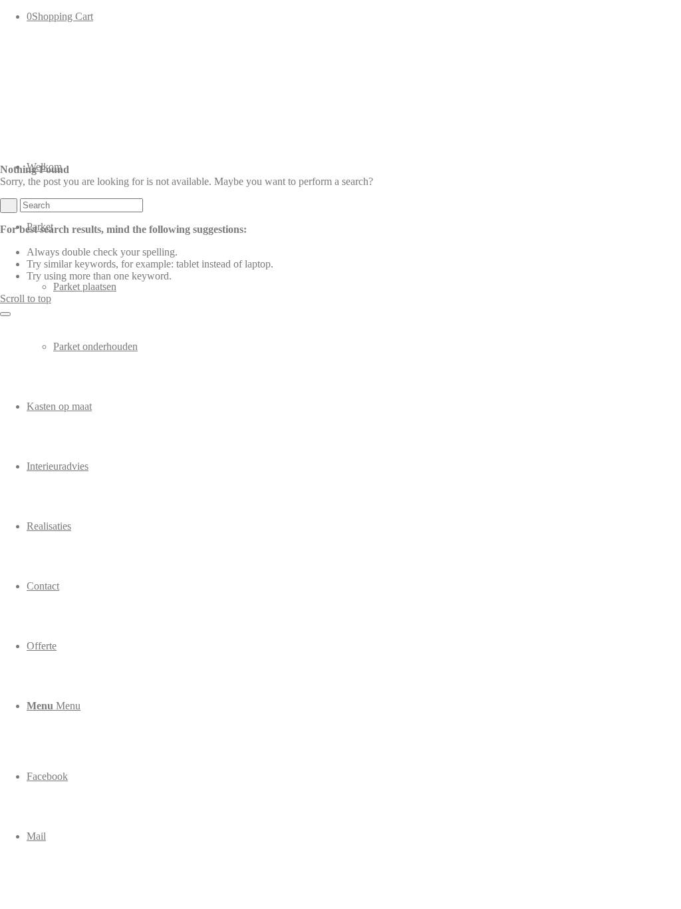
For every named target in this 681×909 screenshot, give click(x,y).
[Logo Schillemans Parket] (100, 96)
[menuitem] (354, 287)
